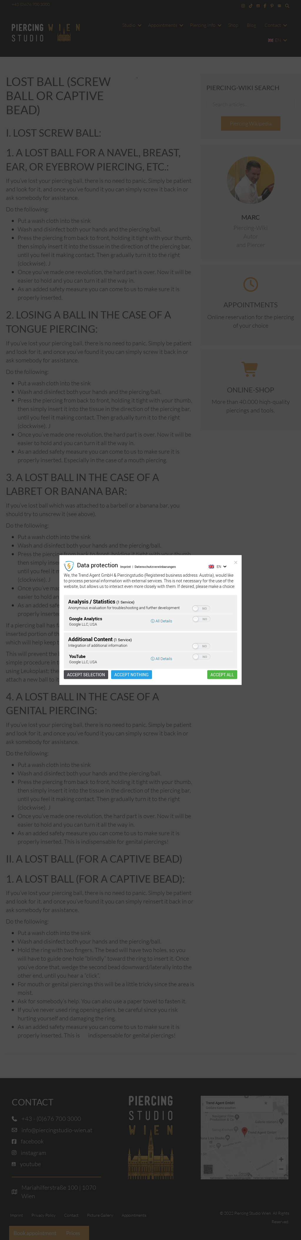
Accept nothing (131, 674)
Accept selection (86, 674)
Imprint (125, 566)
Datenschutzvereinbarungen (155, 566)
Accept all (222, 674)
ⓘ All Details (161, 620)
